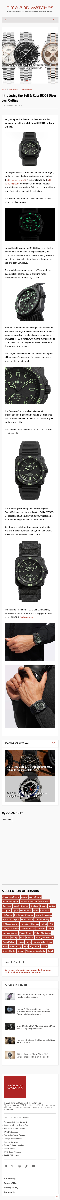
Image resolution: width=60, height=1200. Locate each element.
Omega (14, 937)
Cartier (52, 906)
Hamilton (25, 924)
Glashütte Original (10, 919)
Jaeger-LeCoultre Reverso (15, 1135)
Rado (28, 942)
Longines (41, 928)
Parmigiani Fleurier (44, 937)
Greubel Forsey (42, 919)
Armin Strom (35, 897)
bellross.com (26, 617)
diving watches (27, 89)
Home (4, 89)
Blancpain (7, 906)
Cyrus (15, 910)
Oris (22, 937)
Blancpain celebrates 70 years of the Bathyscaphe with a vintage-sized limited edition (30, 65)
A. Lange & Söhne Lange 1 (15, 1122)
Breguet (24, 906)
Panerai (29, 937)
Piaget (21, 942)
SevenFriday (15, 946)
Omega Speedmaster (13, 1139)
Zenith (50, 951)
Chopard (6, 910)
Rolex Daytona (10, 1149)
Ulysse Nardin (8, 951)
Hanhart (35, 924)
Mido (36, 933)
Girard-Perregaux (44, 915)
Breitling (34, 906)
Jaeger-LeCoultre (10, 928)
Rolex (49, 942)
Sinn (26, 946)
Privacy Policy (11, 1187)
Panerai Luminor (11, 1142)
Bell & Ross (44, 901)
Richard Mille (39, 942)
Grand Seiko (27, 919)
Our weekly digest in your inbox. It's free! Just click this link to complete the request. (28, 971)
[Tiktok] (26, 1166)
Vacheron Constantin (35, 951)
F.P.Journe (7, 915)
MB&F (50, 928)
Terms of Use (10, 1183)
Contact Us (9, 1192)
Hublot (44, 924)
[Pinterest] (19, 1166)
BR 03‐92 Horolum (17, 180)
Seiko (5, 946)
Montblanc (46, 933)
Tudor (44, 946)
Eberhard (44, 910)
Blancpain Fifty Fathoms (14, 1129)
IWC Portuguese (11, 1132)
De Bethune (25, 910)
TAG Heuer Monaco (12, 1152)
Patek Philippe (9, 942)
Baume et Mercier (29, 901)
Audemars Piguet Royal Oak (16, 1125)
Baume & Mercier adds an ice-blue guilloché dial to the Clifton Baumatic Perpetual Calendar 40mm (33, 1011)
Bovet (16, 906)
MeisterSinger (25, 933)
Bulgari (43, 906)
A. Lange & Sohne (10, 897)
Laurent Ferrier (28, 928)
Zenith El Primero (11, 1155)
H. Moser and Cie (10, 924)
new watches (13, 89)
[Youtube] (33, 1166)
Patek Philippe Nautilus (14, 1145)
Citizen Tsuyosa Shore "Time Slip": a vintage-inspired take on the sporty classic (33, 1056)
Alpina (24, 897)
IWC (51, 924)
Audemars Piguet (10, 901)
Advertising (10, 1178)
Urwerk (20, 951)
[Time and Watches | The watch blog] (30, 11)
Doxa (35, 910)
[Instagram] (5, 1166)
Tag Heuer (34, 946)
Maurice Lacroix (9, 933)
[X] (12, 1166)
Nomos (5, 937)
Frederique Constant (23, 915)
